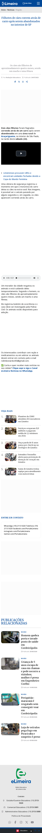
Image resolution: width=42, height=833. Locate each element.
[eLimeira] (21, 775)
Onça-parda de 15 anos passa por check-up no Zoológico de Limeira (28, 445)
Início (3, 10)
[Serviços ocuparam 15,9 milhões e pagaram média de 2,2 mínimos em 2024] (10, 431)
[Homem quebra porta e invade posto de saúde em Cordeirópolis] (10, 637)
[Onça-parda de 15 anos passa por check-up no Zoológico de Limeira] (10, 445)
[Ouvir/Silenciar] (39, 830)
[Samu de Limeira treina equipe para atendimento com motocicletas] (10, 471)
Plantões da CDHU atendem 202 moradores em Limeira (29, 419)
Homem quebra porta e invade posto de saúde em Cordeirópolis (30, 641)
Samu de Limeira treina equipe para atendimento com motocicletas (29, 471)
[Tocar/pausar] (35, 831)
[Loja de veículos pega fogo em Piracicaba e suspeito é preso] (10, 729)
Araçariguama (8, 136)
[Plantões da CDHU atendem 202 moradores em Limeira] (10, 419)
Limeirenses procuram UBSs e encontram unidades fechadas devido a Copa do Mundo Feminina (21, 176)
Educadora (23, 831)
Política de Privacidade (21, 816)
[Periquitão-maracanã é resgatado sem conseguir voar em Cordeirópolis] (10, 700)
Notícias (10, 10)
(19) (32, 807)
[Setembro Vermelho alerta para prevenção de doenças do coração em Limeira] (10, 457)
